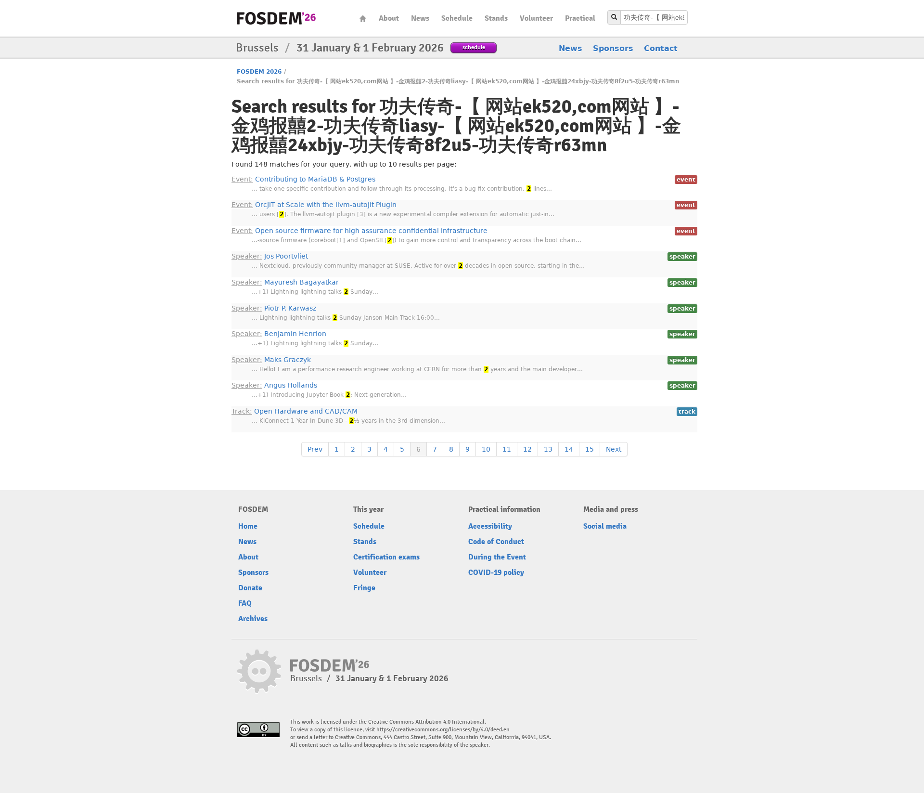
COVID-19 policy (496, 572)
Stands (496, 18)
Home (363, 18)
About (389, 18)
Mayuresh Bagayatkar (285, 282)
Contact (661, 48)
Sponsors (613, 48)
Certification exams (386, 557)
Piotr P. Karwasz (273, 308)
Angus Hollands (274, 385)
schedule (473, 47)
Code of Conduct (496, 541)
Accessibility (490, 526)
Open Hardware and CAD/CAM (294, 411)
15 (589, 449)
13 (548, 449)
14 (569, 449)
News (420, 18)
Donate (250, 588)
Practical (580, 18)
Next (613, 449)
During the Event (497, 557)
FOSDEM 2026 (259, 71)
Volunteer (536, 18)
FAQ (245, 603)
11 (506, 449)
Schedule (457, 18)
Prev (315, 449)
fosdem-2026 (276, 18)
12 (527, 449)
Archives (253, 619)
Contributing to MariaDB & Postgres (303, 179)
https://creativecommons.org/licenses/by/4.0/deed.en (443, 729)
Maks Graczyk (271, 360)
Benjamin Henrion (278, 334)
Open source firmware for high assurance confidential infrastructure (359, 230)
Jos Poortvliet (269, 256)
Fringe (364, 588)
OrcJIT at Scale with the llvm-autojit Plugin (314, 204)
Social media (605, 526)
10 (486, 449)
